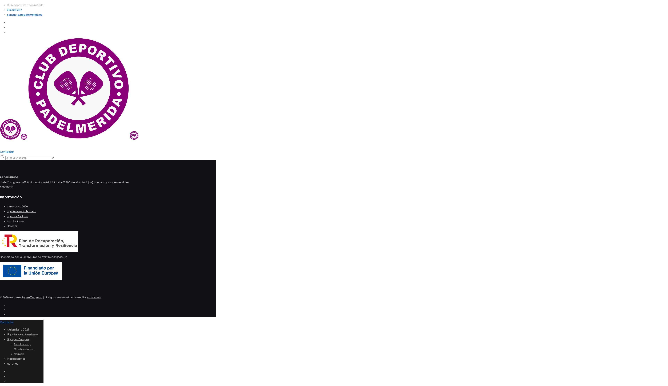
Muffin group (34, 297)
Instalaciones (15, 221)
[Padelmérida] (69, 139)
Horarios (12, 226)
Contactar (7, 152)
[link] (53, 158)
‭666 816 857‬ (14, 10)
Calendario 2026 (17, 206)
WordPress (94, 297)
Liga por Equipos (17, 216)
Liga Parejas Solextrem (21, 211)
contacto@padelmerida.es (24, 15)
